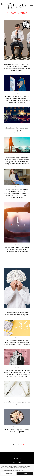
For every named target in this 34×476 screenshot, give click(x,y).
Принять (25, 473)
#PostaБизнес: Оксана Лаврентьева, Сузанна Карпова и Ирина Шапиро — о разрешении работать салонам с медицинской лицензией (17, 373)
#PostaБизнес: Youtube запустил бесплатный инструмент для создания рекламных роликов (17, 249)
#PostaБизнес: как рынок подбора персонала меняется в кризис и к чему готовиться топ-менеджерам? (17, 342)
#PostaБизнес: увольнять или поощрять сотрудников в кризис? (17, 314)
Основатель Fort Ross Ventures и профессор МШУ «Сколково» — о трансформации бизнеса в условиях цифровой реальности (17, 99)
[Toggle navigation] (31, 5)
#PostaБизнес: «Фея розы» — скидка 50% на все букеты (17, 431)
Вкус (17, 399)
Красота (17, 367)
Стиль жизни (17, 427)
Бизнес (17, 61)
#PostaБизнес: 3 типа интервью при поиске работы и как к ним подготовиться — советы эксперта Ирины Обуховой (17, 67)
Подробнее (9, 473)
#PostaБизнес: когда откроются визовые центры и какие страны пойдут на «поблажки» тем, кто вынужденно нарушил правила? (17, 161)
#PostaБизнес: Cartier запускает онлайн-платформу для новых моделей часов (17, 130)
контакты (17, 458)
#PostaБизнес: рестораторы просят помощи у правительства (17, 403)
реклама (17, 462)
